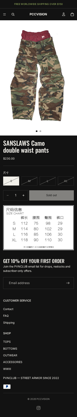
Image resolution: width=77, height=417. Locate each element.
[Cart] (72, 14)
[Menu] (4, 14)
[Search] (13, 14)
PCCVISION (43, 398)
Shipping (9, 322)
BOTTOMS (10, 348)
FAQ (6, 315)
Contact (8, 309)
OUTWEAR (10, 355)
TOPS (7, 341)
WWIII (7, 368)
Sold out (51, 195)
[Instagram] (38, 408)
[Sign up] (68, 283)
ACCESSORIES (12, 362)
